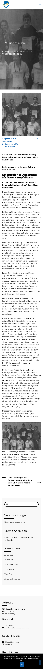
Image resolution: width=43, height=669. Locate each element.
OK (22, 665)
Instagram (9, 644)
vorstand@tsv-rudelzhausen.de (17, 628)
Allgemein (8, 555)
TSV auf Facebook (12, 642)
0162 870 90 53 (10, 626)
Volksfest (8, 574)
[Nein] (40, 662)
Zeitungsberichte (12, 579)
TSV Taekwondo (11, 565)
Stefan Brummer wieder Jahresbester (19, 484)
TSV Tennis (9, 569)
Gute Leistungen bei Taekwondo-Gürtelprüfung (20, 479)
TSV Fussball (9, 560)
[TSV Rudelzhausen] (6, 4)
